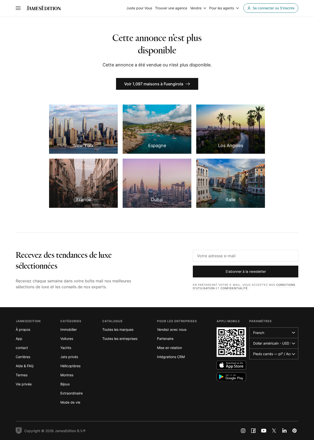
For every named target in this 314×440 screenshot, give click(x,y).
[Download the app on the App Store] (231, 365)
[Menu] (18, 8)
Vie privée (24, 384)
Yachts (65, 348)
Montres (66, 375)
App (19, 338)
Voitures (66, 338)
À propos (23, 329)
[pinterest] (294, 430)
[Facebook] (253, 430)
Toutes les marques (117, 329)
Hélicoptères (70, 366)
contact (22, 348)
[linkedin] (284, 430)
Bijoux (65, 384)
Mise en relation (169, 348)
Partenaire (165, 338)
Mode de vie (70, 402)
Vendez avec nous (171, 329)
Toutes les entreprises (119, 338)
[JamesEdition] (44, 8)
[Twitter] (274, 430)
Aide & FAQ (25, 366)
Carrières (23, 357)
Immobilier (68, 329)
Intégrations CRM (171, 357)
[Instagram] (243, 430)
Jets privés (69, 357)
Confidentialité (234, 288)
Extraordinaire (71, 393)
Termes (21, 375)
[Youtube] (263, 430)
